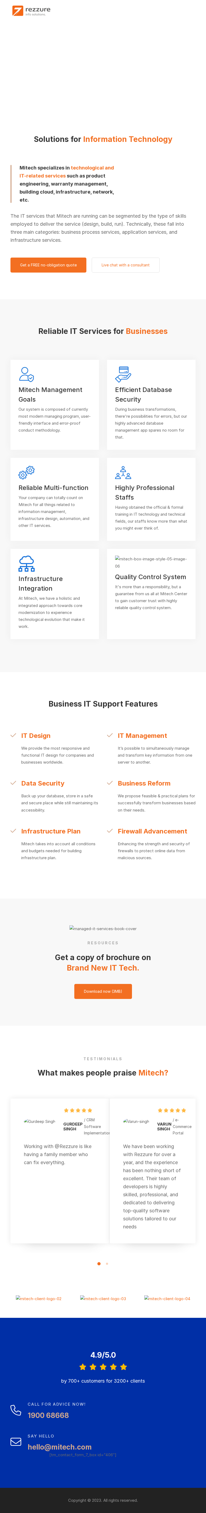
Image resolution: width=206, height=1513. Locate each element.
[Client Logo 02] (38, 1298)
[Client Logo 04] (167, 1298)
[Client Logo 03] (103, 1298)
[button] (99, 1263)
